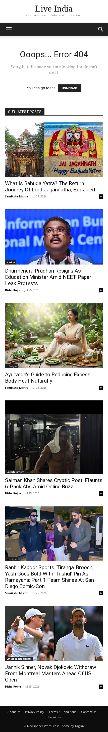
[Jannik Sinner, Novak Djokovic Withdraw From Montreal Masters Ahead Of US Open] (54, 633)
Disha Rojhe (13, 290)
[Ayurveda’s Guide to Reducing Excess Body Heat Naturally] (54, 335)
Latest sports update (19, 658)
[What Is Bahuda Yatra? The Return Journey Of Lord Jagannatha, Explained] (54, 149)
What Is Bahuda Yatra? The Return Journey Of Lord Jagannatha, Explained (50, 186)
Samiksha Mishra (16, 196)
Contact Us (88, 712)
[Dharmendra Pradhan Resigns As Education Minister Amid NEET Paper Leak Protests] (54, 237)
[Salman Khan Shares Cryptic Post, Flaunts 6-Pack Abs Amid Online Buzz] (54, 437)
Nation (11, 262)
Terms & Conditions (62, 712)
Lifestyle (12, 175)
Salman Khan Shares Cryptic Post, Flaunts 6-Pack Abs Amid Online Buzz (53, 483)
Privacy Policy (34, 712)
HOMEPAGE (70, 88)
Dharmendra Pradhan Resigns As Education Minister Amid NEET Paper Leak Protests (48, 277)
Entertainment (15, 472)
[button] (9, 29)
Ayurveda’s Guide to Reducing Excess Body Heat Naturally (47, 378)
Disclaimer (54, 717)
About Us (14, 712)
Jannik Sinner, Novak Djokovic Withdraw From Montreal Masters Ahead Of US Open (50, 673)
